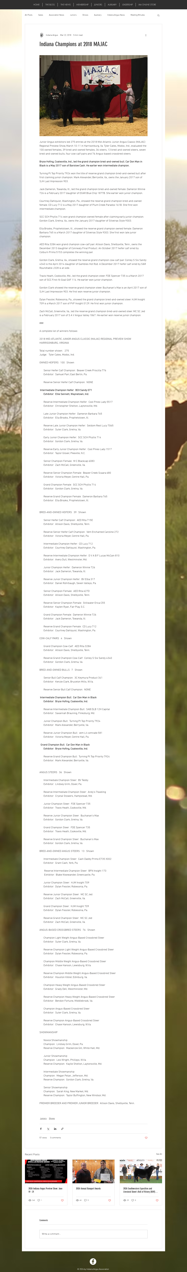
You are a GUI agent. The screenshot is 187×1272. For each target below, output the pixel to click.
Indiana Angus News (116, 15)
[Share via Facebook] (40, 1128)
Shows (85, 15)
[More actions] (146, 35)
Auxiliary (98, 15)
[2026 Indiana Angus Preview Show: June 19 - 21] (46, 1171)
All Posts (28, 15)
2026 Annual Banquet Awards (88, 1188)
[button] (65, 4)
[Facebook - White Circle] (93, 1261)
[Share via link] (62, 1128)
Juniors (73, 15)
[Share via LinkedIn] (55, 1128)
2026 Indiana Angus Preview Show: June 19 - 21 (45, 1190)
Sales (40, 15)
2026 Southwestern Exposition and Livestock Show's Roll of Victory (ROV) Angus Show (139, 1190)
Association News (56, 15)
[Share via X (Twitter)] (48, 1128)
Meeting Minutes (138, 15)
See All (159, 1154)
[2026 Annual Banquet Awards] (93, 1171)
